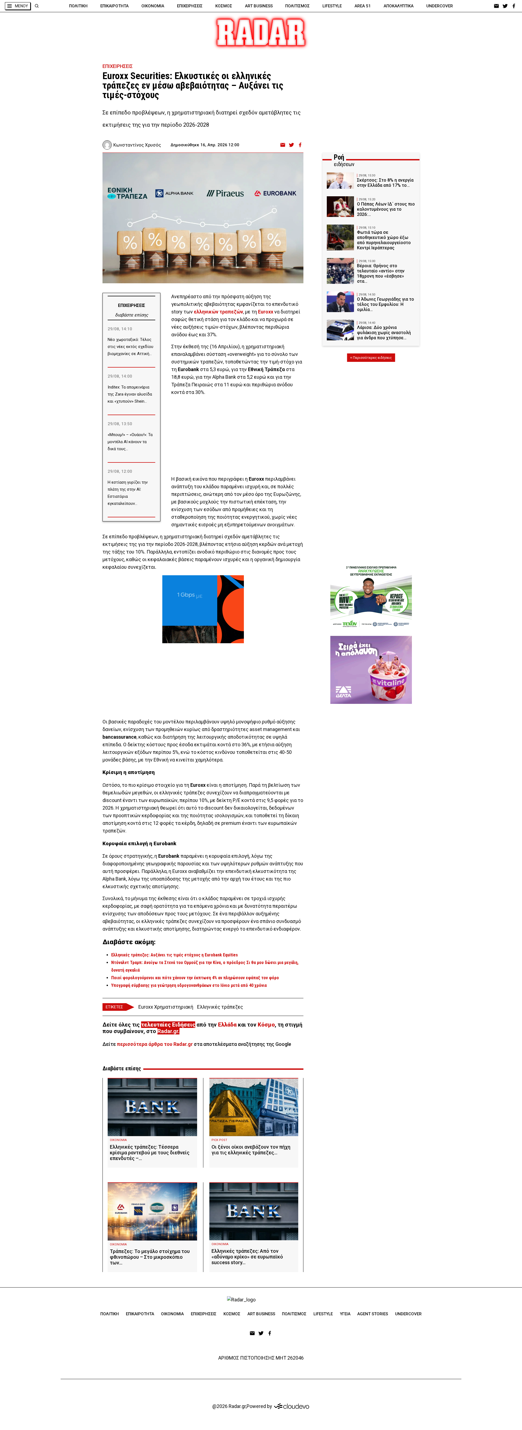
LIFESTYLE (332, 6)
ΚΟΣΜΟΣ (223, 6)
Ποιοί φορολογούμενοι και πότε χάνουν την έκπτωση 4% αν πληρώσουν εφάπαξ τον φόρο (195, 977)
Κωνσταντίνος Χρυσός (137, 145)
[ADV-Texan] (371, 596)
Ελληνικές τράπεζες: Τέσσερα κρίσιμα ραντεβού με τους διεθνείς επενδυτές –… (149, 1152)
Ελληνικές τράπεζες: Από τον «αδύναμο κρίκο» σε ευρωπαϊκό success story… (247, 1256)
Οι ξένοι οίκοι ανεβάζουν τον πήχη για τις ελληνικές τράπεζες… (251, 1149)
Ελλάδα (227, 1024)
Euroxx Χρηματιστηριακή (165, 1007)
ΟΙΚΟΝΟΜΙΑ (152, 6)
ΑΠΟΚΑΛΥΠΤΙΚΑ (399, 6)
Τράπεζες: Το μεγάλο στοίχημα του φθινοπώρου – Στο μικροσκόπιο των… (150, 1257)
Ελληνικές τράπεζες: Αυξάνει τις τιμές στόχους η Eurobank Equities (174, 955)
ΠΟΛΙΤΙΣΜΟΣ (297, 6)
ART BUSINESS (259, 6)
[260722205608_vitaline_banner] (371, 670)
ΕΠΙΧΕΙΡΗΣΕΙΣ (190, 6)
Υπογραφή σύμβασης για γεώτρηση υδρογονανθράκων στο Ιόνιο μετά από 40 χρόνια (189, 985)
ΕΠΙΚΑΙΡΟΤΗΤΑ (114, 6)
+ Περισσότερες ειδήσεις (371, 358)
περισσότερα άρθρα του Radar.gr (155, 1044)
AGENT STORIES (372, 1313)
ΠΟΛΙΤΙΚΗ (78, 6)
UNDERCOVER (439, 6)
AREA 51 (363, 6)
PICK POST (219, 1140)
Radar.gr (167, 1031)
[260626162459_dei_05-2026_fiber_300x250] (203, 609)
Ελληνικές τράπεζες (220, 1007)
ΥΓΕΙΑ (345, 1313)
